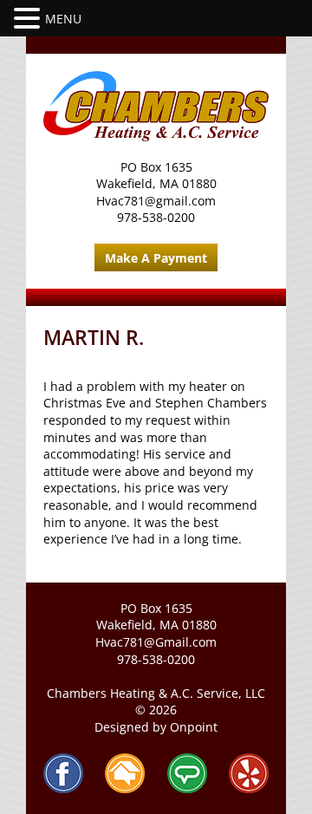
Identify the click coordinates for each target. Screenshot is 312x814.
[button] (29, 18)
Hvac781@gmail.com (156, 200)
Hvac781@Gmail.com (156, 642)
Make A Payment (156, 258)
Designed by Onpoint (156, 727)
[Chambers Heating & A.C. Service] (156, 106)
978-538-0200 (156, 217)
